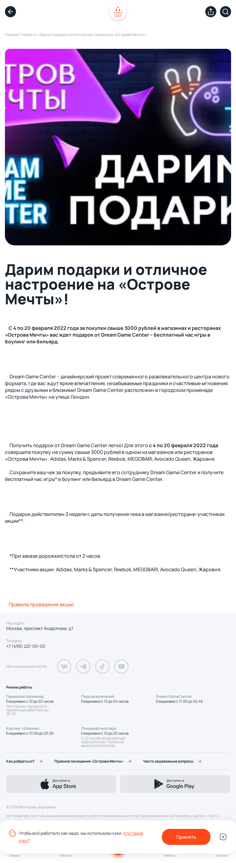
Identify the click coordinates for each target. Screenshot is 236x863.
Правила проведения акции (41, 604)
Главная (12, 34)
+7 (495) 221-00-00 (25, 646)
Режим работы (19, 687)
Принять (186, 837)
